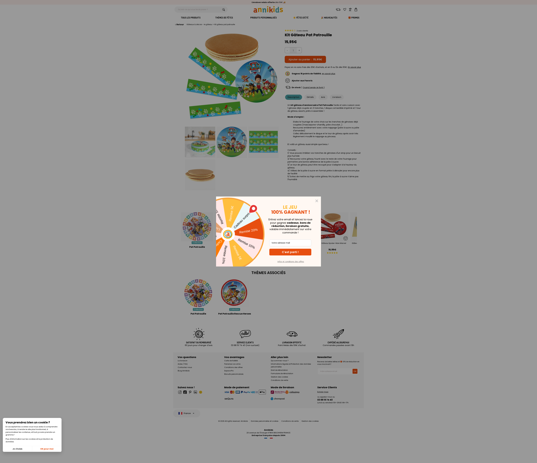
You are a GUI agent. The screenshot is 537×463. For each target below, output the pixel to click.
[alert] (268, 231)
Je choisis (17, 448)
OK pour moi (46, 448)
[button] (290, 252)
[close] (316, 200)
